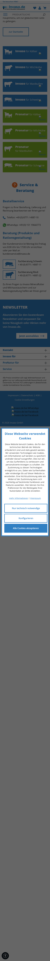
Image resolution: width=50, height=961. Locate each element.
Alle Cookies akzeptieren (26, 528)
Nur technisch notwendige (26, 508)
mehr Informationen (18, 498)
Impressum (35, 498)
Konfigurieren (26, 518)
